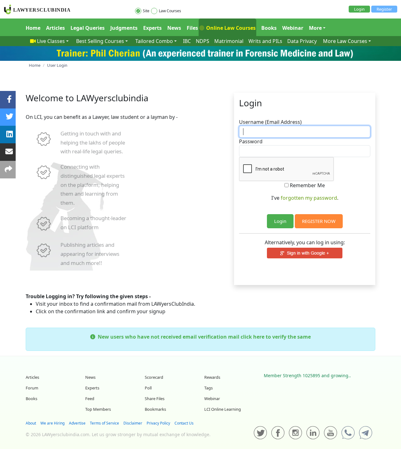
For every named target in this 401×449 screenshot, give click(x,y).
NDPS (202, 41)
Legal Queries (87, 27)
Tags (208, 388)
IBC (187, 41)
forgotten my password (309, 197)
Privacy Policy (158, 423)
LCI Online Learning (222, 409)
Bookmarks (155, 409)
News (174, 27)
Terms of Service (104, 423)
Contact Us (184, 423)
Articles (55, 27)
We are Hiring (52, 423)
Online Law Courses (230, 27)
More (315, 27)
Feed (89, 398)
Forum (32, 388)
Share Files (154, 398)
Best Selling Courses (100, 41)
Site (146, 10)
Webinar (292, 27)
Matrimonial (228, 41)
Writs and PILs (265, 41)
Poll (148, 388)
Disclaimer (132, 423)
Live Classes (51, 41)
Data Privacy (302, 41)
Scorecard (154, 377)
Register (384, 9)
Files (192, 27)
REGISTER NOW (319, 221)
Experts (152, 27)
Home (33, 27)
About (31, 423)
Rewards (212, 377)
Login (359, 9)
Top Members (98, 409)
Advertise (77, 423)
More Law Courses (345, 41)
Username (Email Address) (270, 122)
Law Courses (170, 10)
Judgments (124, 27)
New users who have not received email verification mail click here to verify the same (203, 336)
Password (251, 141)
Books (269, 27)
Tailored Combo (154, 41)
